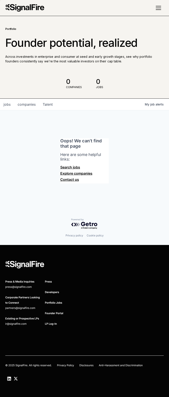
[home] (24, 8)
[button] (158, 8)
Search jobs (70, 167)
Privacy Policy (65, 365)
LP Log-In (51, 323)
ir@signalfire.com (16, 323)
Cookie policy (95, 235)
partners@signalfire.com (20, 308)
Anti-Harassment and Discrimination (121, 365)
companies (27, 104)
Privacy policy (74, 235)
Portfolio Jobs (53, 302)
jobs (7, 104)
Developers (52, 292)
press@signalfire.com (18, 286)
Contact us (69, 179)
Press (48, 281)
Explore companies (76, 173)
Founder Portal (54, 313)
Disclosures (86, 365)
